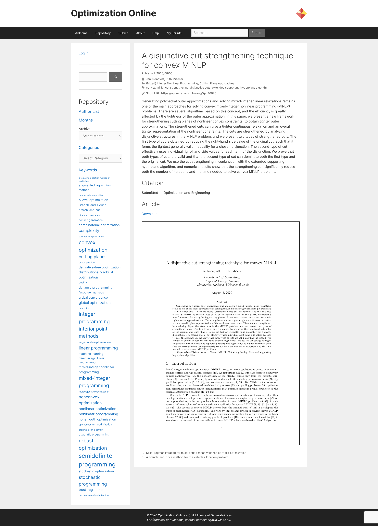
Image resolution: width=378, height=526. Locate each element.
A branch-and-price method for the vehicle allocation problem (187, 457)
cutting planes (93, 256)
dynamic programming (95, 287)
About (140, 33)
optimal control (87, 424)
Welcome (81, 33)
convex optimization (93, 246)
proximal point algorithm (91, 430)
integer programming (94, 317)
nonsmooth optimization (97, 419)
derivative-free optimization (99, 267)
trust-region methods (95, 490)
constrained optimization (91, 236)
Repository (103, 33)
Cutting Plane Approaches (217, 83)
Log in (83, 53)
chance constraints (89, 215)
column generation (91, 220)
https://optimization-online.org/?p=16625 (188, 93)
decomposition (87, 262)
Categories (89, 147)
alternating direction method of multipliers (94, 179)
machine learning (91, 354)
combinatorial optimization (99, 225)
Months (86, 120)
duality (83, 282)
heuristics (84, 308)
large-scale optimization (95, 342)
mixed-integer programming (94, 381)
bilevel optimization (93, 200)
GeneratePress (221, 515)
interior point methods (93, 332)
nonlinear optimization (97, 408)
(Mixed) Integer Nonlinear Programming (172, 83)
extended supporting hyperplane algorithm (240, 87)
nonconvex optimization (90, 399)
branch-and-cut (89, 210)
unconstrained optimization (94, 495)
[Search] (115, 77)
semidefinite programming (97, 460)
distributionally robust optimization (96, 274)
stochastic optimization (96, 471)
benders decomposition (91, 195)
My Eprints (174, 33)
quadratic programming (94, 434)
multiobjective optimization (94, 391)
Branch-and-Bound (93, 205)
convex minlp (155, 87)
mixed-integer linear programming (91, 360)
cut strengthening (176, 87)
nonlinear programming (98, 414)
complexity (89, 230)
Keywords (88, 170)
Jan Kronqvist (155, 79)
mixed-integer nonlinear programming (96, 369)
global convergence (93, 297)
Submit (123, 33)
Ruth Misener (174, 79)
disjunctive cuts (200, 87)
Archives (85, 129)
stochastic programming (93, 481)
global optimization (95, 302)
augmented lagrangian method (95, 187)
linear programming (98, 347)
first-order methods (91, 292)
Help (155, 33)
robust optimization (93, 444)
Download (150, 214)
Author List (89, 111)
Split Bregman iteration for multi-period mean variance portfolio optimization (196, 452)
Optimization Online (113, 13)
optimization (104, 424)
